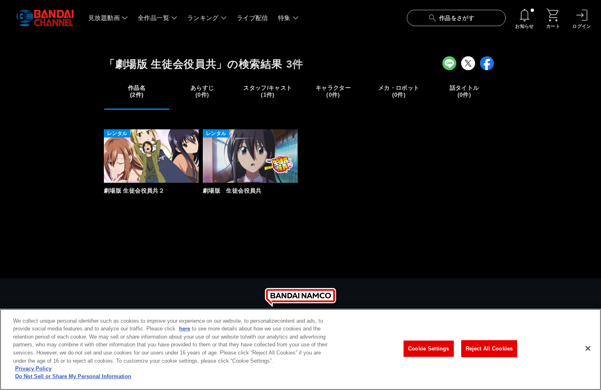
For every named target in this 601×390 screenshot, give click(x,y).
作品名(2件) (137, 91)
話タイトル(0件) (464, 91)
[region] (300, 349)
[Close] (588, 348)
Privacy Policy (33, 369)
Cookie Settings (428, 349)
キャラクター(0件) (333, 91)
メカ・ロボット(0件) (398, 91)
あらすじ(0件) (202, 91)
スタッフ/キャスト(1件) (267, 91)
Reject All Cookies (489, 349)
